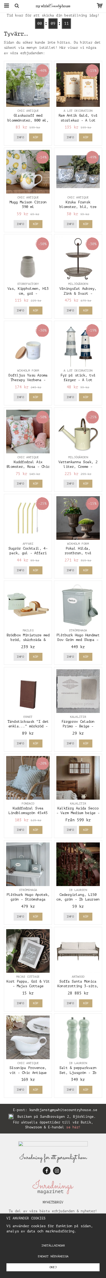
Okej (53, 1267)
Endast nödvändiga (53, 1256)
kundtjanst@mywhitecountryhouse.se (63, 1110)
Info (20, 137)
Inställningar (53, 1245)
